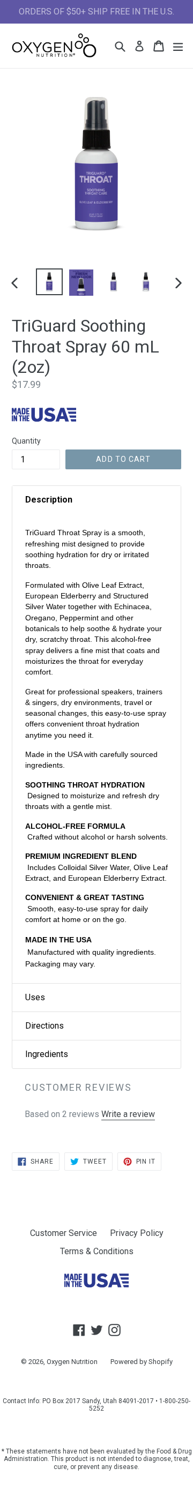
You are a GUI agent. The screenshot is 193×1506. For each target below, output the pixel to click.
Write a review (128, 1114)
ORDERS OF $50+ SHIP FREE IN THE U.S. (96, 11)
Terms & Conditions (96, 1251)
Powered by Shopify (141, 1362)
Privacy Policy (137, 1233)
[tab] (96, 500)
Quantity (26, 441)
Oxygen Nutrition (72, 1362)
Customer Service (63, 1233)
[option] (49, 282)
